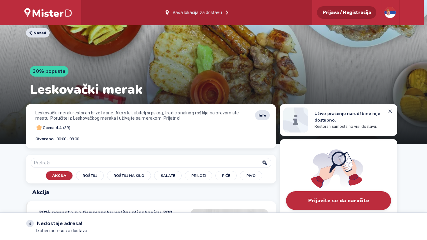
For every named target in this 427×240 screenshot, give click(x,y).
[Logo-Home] (48, 12)
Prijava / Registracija (347, 12)
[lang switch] (390, 12)
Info (262, 115)
